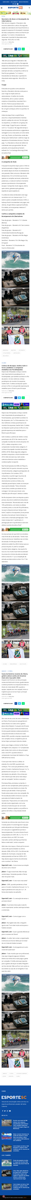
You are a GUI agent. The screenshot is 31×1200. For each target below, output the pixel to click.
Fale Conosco (14, 1)
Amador (4, 671)
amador (5, 1073)
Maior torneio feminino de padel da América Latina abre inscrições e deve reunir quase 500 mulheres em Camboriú (21, 1137)
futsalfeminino (6, 353)
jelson (4, 1076)
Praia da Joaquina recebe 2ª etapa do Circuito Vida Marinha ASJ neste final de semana (21, 1163)
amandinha (5, 350)
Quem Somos (6, 1)
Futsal (3, 16)
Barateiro (13, 350)
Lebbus (24, 1197)
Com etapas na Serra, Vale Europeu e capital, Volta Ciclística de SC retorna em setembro (21, 1148)
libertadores (16, 353)
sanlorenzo (6, 355)
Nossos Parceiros (23, 1)
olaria (18, 1076)
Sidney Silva (11, 42)
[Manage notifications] (3, 1196)
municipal (11, 1076)
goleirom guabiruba (21, 1073)
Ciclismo (4, 363)
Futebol (10, 671)
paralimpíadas (13, 664)
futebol (12, 1073)
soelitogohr (23, 664)
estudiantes (22, 350)
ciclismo (5, 664)
